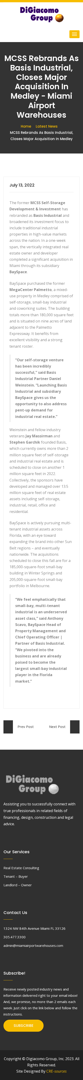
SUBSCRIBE (23, 1025)
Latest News (47, 126)
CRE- (56, 1071)
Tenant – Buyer (15, 876)
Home (26, 126)
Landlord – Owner (17, 885)
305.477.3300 (14, 937)
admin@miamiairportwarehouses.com (33, 945)
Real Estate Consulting (21, 867)
